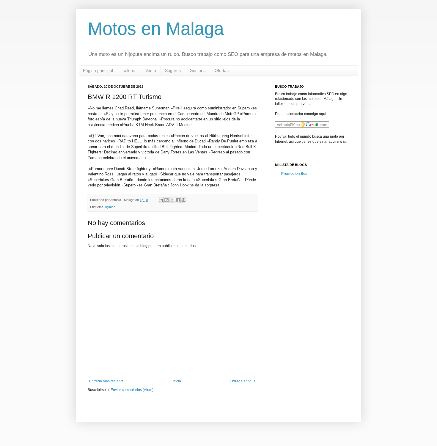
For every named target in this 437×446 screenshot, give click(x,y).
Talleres (129, 70)
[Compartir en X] (172, 200)
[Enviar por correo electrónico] (161, 200)
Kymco (110, 207)
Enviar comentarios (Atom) (132, 390)
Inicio (176, 381)
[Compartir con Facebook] (178, 200)
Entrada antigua (243, 381)
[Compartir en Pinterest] (183, 200)
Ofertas (222, 70)
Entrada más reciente (106, 381)
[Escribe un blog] (166, 200)
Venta (150, 70)
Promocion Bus (294, 174)
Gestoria (198, 70)
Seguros (173, 70)
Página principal (98, 70)
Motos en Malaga (156, 29)
